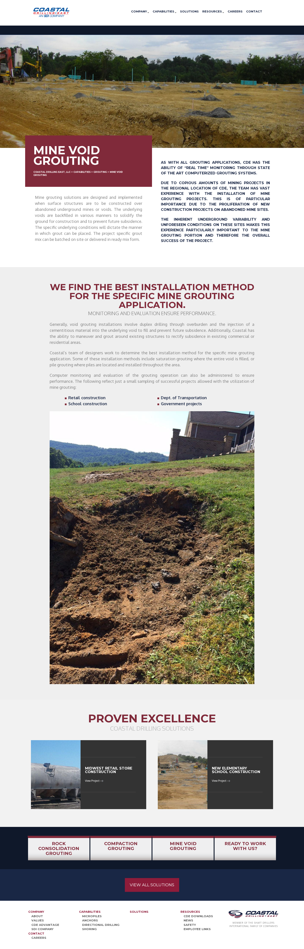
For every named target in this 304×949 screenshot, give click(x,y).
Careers (235, 11)
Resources (212, 11)
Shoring (89, 929)
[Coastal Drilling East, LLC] (37, 12)
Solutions (189, 11)
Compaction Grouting (121, 846)
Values (37, 920)
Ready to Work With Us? (245, 846)
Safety (190, 925)
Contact (254, 11)
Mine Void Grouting (183, 846)
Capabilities (163, 11)
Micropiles (92, 916)
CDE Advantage (45, 925)
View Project (92, 780)
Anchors (90, 920)
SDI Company (42, 929)
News (188, 920)
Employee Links (197, 929)
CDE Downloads (198, 916)
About (37, 916)
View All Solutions (152, 885)
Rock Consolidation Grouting (58, 848)
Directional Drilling (101, 925)
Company (139, 11)
